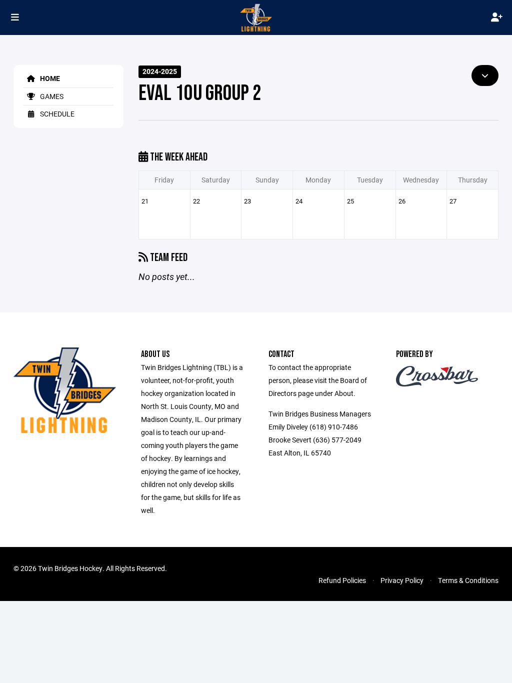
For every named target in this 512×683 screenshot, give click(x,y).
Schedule (56, 113)
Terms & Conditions (468, 580)
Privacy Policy (402, 580)
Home (49, 78)
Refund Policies (342, 580)
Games (51, 96)
